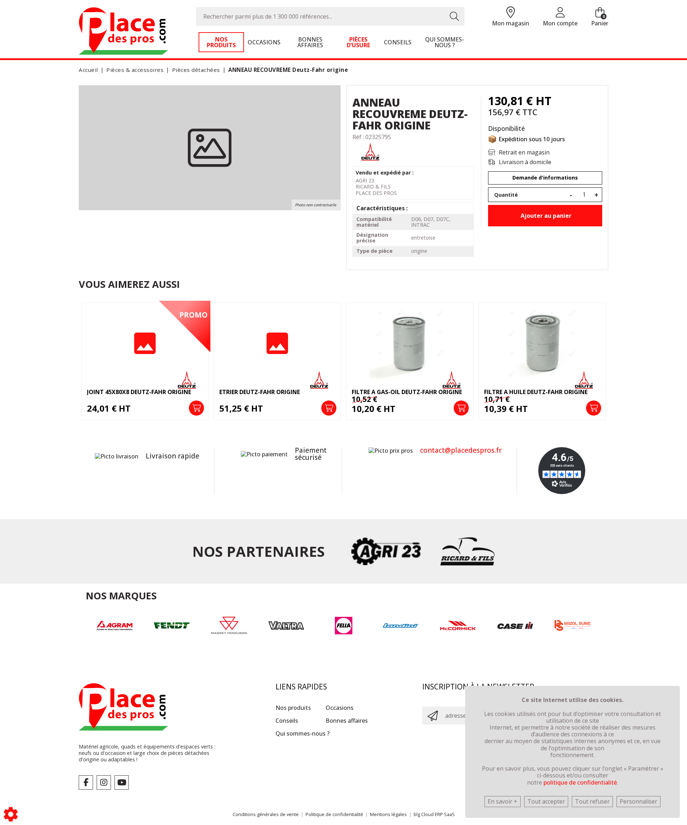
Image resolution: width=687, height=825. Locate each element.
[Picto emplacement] (510, 13)
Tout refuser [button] (592, 801)
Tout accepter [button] (546, 801)
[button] (287, 70)
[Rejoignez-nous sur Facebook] (86, 782)
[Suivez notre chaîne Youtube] (121, 782)
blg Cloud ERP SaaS (434, 814)
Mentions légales (388, 814)
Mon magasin (510, 23)
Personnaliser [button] (638, 801)
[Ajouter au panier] (196, 408)
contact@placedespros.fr (461, 450)
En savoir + (502, 801)
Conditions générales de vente (266, 814)
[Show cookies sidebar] (11, 814)
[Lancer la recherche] (454, 16)
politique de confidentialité (580, 782)
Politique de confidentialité (334, 814)
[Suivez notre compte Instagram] (104, 782)
